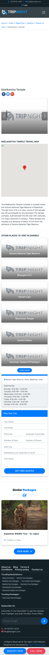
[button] (24, 167)
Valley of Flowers (8, 578)
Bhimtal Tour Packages (24, 578)
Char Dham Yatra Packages (11, 598)
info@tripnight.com (34, 1)
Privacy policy (22, 569)
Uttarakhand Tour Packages (11, 587)
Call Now (36, 651)
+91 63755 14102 (16, 1)
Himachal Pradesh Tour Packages (13, 590)
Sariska (30, 23)
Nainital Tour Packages (10, 584)
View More (24, 370)
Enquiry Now (15, 651)
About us (6, 567)
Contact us (37, 569)
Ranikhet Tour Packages (10, 581)
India (11, 23)
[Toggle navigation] (43, 12)
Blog (15, 567)
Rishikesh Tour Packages (29, 584)
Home (4, 23)
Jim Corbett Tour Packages (31, 581)
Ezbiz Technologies (37, 645)
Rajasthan (20, 23)
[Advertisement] (24, 60)
